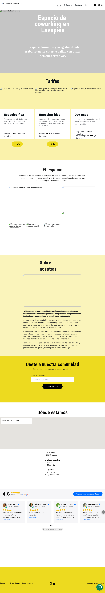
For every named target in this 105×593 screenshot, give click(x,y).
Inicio (59, 5)
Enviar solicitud (52, 386)
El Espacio (68, 5)
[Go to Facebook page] (96, 5)
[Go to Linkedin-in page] (102, 5)
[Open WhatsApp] (99, 587)
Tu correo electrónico (38, 375)
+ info (17, 144)
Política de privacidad (96, 583)
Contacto (78, 5)
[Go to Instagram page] (99, 5)
